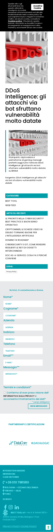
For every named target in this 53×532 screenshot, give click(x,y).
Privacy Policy (11, 272)
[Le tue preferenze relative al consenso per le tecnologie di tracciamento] (48, 527)
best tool (11, 200)
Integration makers (14, 470)
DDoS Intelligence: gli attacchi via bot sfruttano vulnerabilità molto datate (25, 180)
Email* (8, 356)
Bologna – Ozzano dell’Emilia (21, 487)
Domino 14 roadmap (17, 240)
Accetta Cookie (37, 7)
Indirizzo (8, 332)
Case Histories (11, 477)
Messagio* (11, 367)
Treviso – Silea (12, 490)
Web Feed (10, 205)
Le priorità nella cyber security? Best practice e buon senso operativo (24, 222)
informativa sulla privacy (19, 396)
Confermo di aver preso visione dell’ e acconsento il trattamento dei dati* (26, 396)
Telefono (9, 344)
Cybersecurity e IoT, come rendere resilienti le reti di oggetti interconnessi (25, 248)
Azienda (8, 320)
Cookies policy (15, 21)
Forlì (7, 493)
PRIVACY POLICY (11, 526)
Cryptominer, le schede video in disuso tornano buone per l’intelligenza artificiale (23, 232)
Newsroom (9, 473)
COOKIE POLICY (28, 526)
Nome (8, 297)
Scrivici (7, 499)
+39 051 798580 (17, 482)
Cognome (10, 308)
